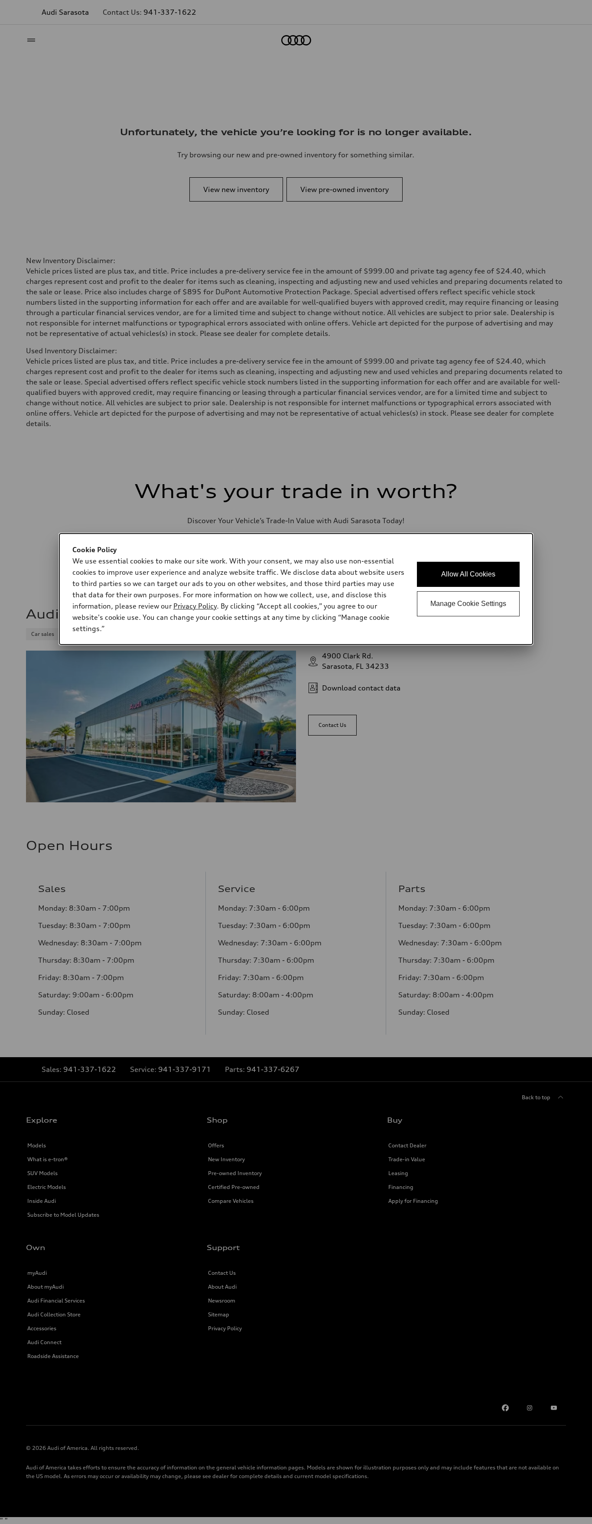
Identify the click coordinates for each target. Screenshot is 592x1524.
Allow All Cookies (468, 574)
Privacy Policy (195, 606)
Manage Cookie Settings (468, 603)
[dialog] (296, 589)
